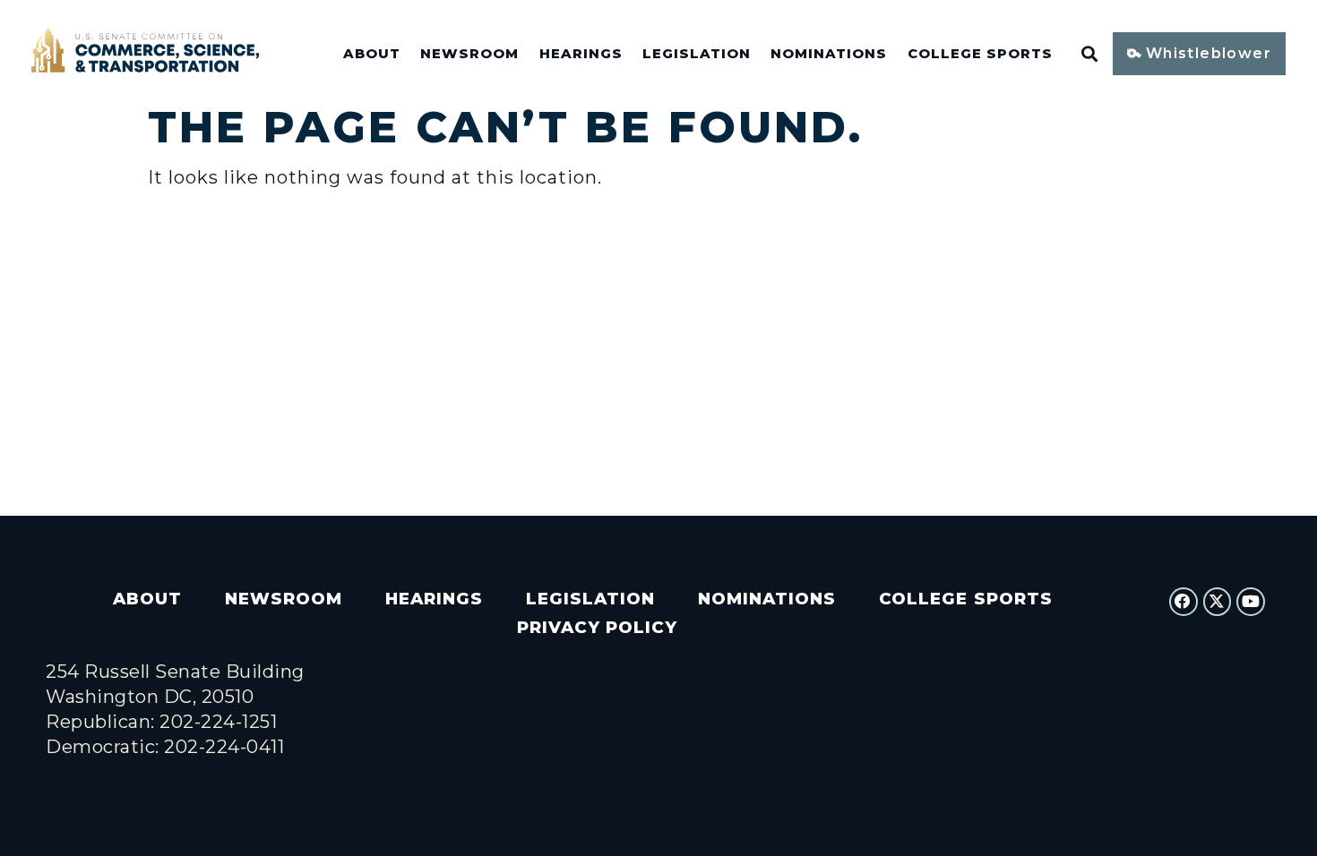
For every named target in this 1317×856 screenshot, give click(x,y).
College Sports (980, 54)
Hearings (581, 54)
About (371, 54)
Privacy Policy (597, 627)
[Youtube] (1250, 601)
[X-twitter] (1217, 601)
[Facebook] (1183, 601)
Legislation (696, 54)
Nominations (828, 54)
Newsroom (469, 54)
